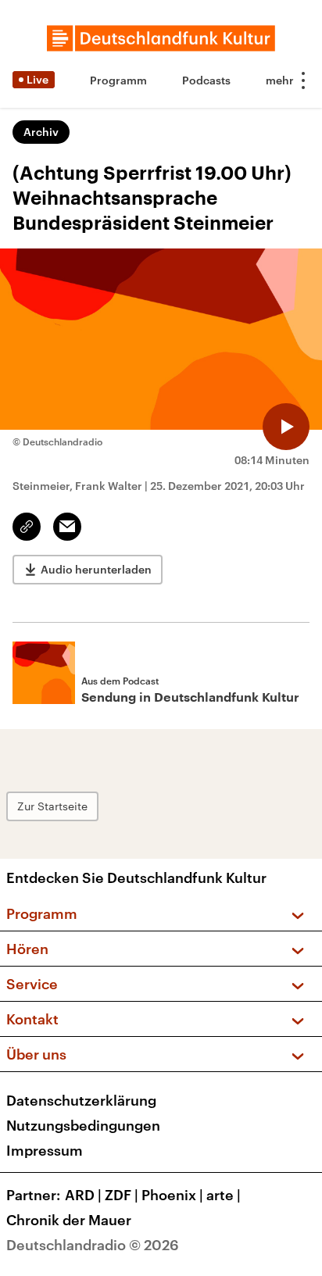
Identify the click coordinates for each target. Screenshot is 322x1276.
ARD (83, 1194)
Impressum (44, 1150)
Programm (118, 80)
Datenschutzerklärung (81, 1100)
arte (223, 1194)
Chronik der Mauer (68, 1219)
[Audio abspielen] (286, 426)
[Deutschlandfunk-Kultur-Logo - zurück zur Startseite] (161, 38)
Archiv (41, 131)
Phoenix (172, 1194)
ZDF (121, 1194)
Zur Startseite (52, 806)
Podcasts (206, 80)
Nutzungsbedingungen (83, 1125)
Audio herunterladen (96, 569)
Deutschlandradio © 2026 (92, 1244)
